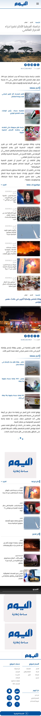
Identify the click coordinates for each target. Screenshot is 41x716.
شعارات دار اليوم (15, 681)
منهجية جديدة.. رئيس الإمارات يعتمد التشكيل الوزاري (13, 111)
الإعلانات (18, 678)
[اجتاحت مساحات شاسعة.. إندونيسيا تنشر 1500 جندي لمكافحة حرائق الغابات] (28, 248)
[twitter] (38, 65)
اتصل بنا (18, 675)
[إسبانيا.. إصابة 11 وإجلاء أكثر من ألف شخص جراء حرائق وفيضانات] (32, 545)
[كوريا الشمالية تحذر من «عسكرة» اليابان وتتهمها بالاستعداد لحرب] (28, 214)
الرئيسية (38, 22)
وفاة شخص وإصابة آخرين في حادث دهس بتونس (23, 300)
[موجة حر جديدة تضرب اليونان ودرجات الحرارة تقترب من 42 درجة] (28, 265)
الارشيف (17, 672)
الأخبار (31, 22)
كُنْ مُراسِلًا (17, 668)
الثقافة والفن (27, 672)
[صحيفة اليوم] (21, 3)
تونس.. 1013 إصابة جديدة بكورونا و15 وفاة (13, 379)
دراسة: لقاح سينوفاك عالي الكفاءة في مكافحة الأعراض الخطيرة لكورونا (13, 130)
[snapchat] (9, 691)
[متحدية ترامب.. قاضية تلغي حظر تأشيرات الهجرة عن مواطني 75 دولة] (28, 196)
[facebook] (35, 65)
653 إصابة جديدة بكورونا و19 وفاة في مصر (13, 396)
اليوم (38, 68)
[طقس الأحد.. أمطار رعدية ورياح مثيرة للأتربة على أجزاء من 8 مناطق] (32, 560)
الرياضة (37, 675)
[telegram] (31, 65)
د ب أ (35, 68)
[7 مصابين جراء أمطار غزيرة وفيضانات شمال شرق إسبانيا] (28, 283)
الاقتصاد (28, 668)
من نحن (37, 695)
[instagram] (9, 697)
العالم (25, 22)
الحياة (37, 672)
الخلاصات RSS (16, 684)
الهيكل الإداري (35, 698)
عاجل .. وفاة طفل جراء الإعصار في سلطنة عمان (13, 363)
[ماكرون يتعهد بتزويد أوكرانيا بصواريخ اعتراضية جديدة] (28, 231)
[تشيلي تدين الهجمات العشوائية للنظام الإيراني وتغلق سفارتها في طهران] (32, 575)
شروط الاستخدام (34, 701)
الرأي (29, 675)
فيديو (37, 678)
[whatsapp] (28, 65)
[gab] (17, 691)
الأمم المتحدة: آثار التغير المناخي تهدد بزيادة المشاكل (13, 95)
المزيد (4, 184)
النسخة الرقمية (19, 713)
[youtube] (17, 697)
